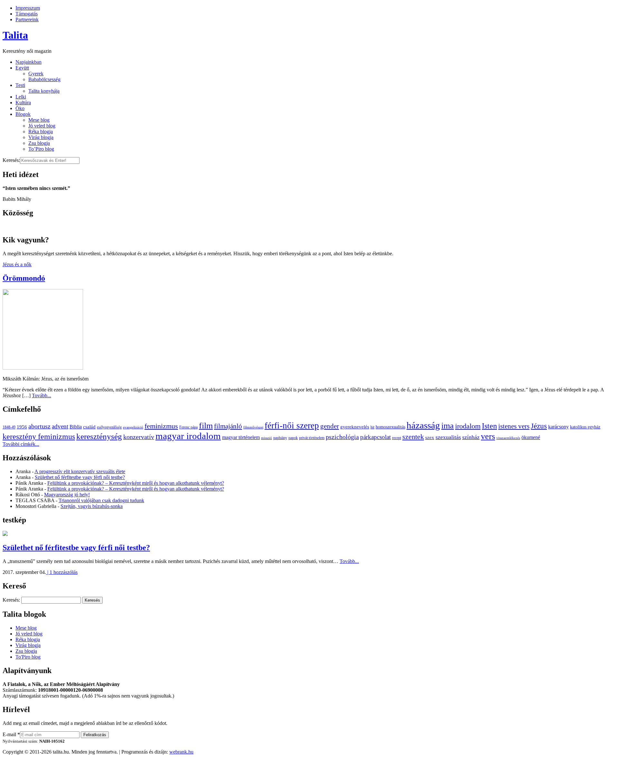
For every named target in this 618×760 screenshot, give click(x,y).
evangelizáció (133, 427)
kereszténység (99, 436)
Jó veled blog (41, 125)
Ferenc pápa (188, 427)
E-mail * (11, 734)
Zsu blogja (39, 143)
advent (60, 426)
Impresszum (27, 8)
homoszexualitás (390, 427)
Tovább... (41, 395)
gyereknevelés (354, 426)
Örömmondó (24, 278)
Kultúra (23, 102)
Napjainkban (28, 62)
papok (293, 438)
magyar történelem (241, 437)
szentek (413, 437)
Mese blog (39, 120)
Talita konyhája (44, 91)
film (206, 425)
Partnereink (27, 19)
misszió (266, 438)
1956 (22, 426)
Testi (20, 85)
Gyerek (35, 73)
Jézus (539, 426)
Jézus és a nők (17, 264)
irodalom (468, 426)
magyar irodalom (188, 436)
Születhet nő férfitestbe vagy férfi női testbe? (80, 477)
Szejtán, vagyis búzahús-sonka (92, 506)
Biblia (76, 427)
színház (471, 437)
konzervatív (138, 436)
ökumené (530, 437)
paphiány (280, 438)
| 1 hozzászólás (62, 572)
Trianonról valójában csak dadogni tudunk (101, 500)
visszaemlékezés (508, 438)
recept (396, 438)
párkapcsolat (375, 437)
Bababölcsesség (44, 79)
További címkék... (21, 444)
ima (447, 425)
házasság (423, 425)
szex (429, 437)
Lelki (20, 96)
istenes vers (513, 426)
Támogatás (26, 13)
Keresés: (11, 160)
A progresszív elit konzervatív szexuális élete (79, 471)
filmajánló (228, 426)
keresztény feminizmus (39, 436)
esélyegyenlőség (109, 427)
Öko (19, 108)
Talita (15, 35)
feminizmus (161, 426)
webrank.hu (181, 752)
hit (372, 427)
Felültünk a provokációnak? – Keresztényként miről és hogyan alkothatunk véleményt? (135, 483)
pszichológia (342, 436)
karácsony (558, 427)
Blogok (23, 114)
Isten (489, 426)
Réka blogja (40, 131)
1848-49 (9, 427)
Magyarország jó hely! (67, 494)
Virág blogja (40, 137)
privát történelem (311, 438)
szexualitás (448, 437)
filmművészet (253, 427)
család (89, 426)
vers (488, 436)
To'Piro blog (28, 657)
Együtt (22, 67)
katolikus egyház (585, 427)
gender (329, 426)
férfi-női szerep (292, 425)
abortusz (39, 426)
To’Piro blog (41, 149)
